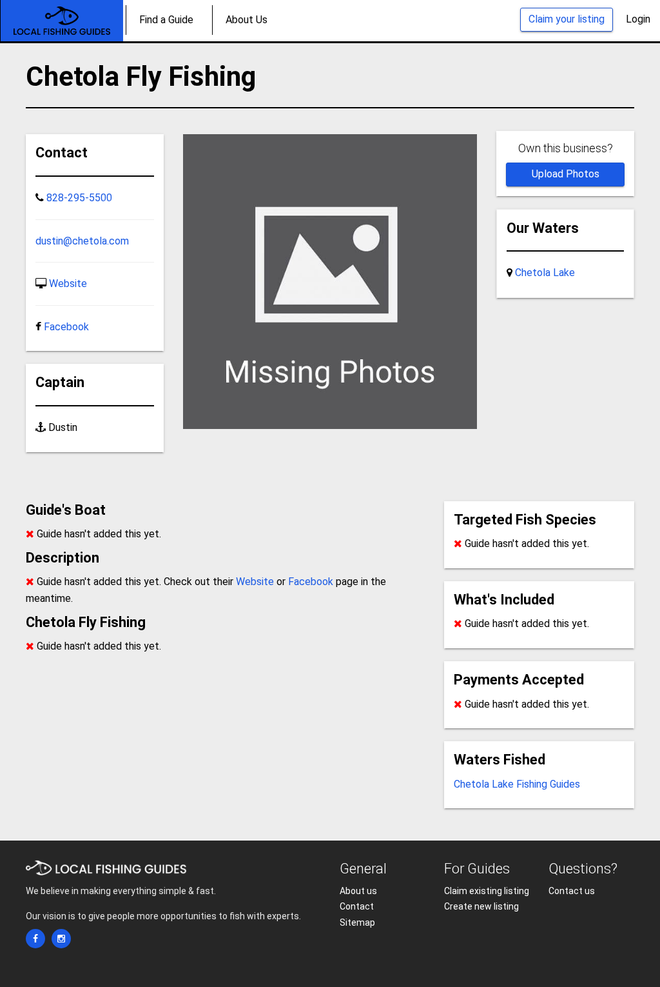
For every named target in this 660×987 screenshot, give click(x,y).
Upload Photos (565, 174)
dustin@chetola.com (82, 241)
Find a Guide (166, 20)
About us (358, 891)
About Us (246, 20)
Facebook (66, 327)
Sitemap (357, 922)
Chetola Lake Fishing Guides (517, 784)
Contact (357, 906)
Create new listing (481, 906)
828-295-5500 (79, 198)
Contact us (571, 891)
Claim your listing (567, 19)
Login (638, 19)
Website (68, 283)
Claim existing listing (486, 891)
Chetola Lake (545, 272)
